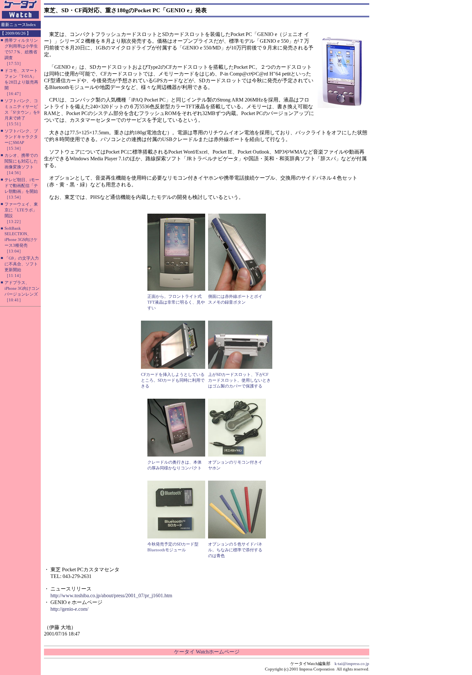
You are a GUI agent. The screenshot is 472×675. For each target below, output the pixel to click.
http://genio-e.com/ (69, 609)
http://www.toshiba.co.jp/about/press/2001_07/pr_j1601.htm (111, 595)
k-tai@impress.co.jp (352, 663)
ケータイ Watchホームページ (207, 651)
